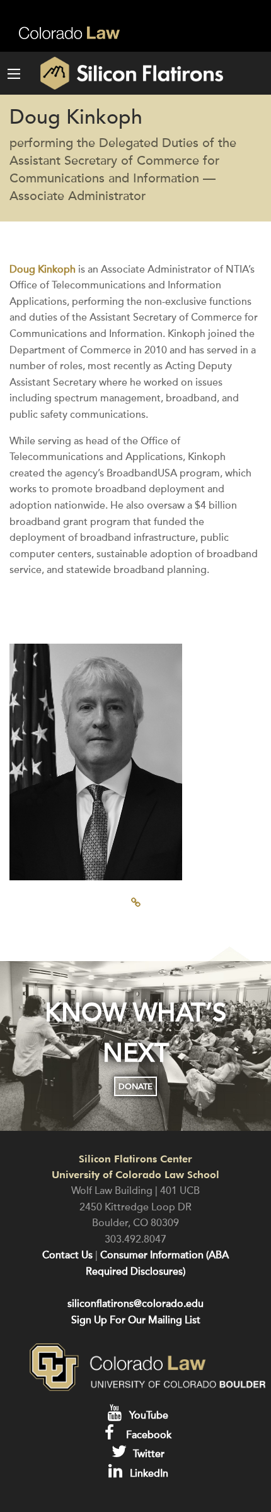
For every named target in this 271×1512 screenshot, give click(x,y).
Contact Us (67, 1255)
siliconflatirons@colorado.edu (135, 1303)
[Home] (119, 73)
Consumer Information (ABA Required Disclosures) (157, 1263)
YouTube (147, 1415)
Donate (135, 1087)
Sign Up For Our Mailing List (135, 1320)
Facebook (147, 1435)
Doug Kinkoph (42, 269)
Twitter (147, 1454)
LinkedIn (147, 1473)
